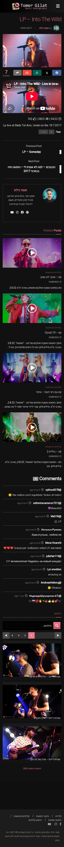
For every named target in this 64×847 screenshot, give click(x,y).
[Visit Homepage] (29, 6)
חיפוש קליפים (35, 820)
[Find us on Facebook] (60, 824)
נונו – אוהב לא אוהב (50, 277)
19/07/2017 (26, 28)
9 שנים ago (35, 490)
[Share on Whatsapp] (37, 73)
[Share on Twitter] (46, 73)
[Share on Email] (27, 73)
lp (51, 131)
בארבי (43, 131)
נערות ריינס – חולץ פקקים (47, 718)
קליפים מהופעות (53, 272)
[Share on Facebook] (56, 73)
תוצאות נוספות (32, 768)
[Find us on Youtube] (49, 824)
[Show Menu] (58, 6)
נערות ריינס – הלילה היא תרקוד (44, 676)
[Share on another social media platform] (17, 73)
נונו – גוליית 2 (54, 451)
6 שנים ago (30, 582)
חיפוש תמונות (54, 820)
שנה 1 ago (19, 596)
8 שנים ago (35, 543)
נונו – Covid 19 (53, 333)
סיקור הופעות (42, 816)
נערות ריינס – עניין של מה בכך (45, 759)
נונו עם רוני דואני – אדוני (48, 392)
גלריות (58, 816)
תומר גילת (44, 28)
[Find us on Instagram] (56, 824)
